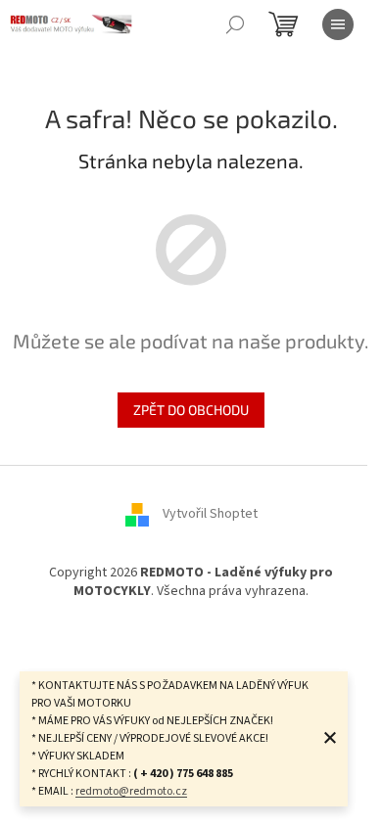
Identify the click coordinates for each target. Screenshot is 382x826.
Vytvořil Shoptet (210, 514)
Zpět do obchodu (191, 409)
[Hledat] (235, 24)
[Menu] (338, 24)
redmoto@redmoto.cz (131, 791)
